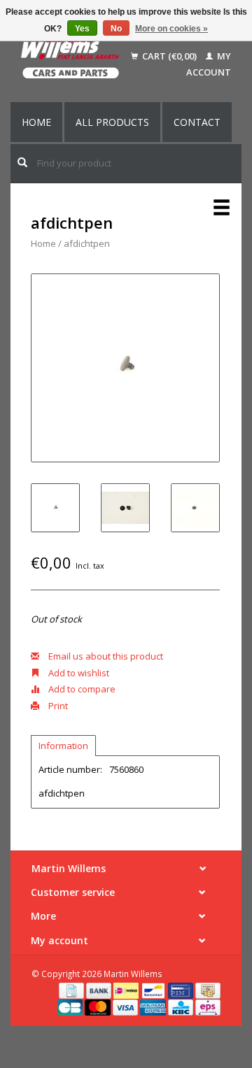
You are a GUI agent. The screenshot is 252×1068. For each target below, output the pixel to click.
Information (63, 745)
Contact (197, 122)
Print (57, 705)
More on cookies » (171, 29)
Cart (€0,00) (169, 56)
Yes (82, 29)
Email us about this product (104, 656)
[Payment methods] (72, 989)
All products (112, 122)
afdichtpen (87, 243)
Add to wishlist (77, 673)
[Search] (22, 162)
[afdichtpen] (125, 368)
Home (36, 122)
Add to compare (80, 689)
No (116, 29)
